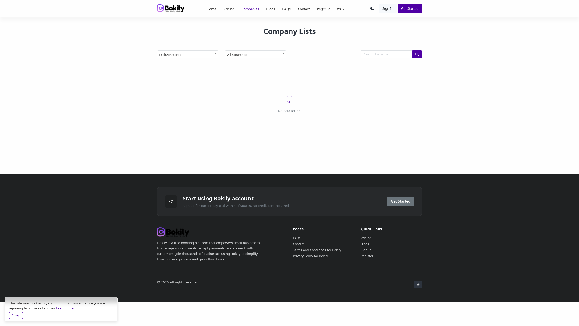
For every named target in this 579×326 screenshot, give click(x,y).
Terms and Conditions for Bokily (317, 250)
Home (211, 9)
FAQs (286, 9)
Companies (250, 9)
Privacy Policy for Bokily (310, 256)
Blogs (270, 9)
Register (367, 256)
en (339, 8)
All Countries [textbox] (237, 54)
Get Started (409, 8)
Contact (304, 9)
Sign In (387, 8)
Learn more (65, 308)
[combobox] (187, 54)
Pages (321, 8)
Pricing (228, 9)
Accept (16, 315)
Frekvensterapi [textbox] (170, 54)
